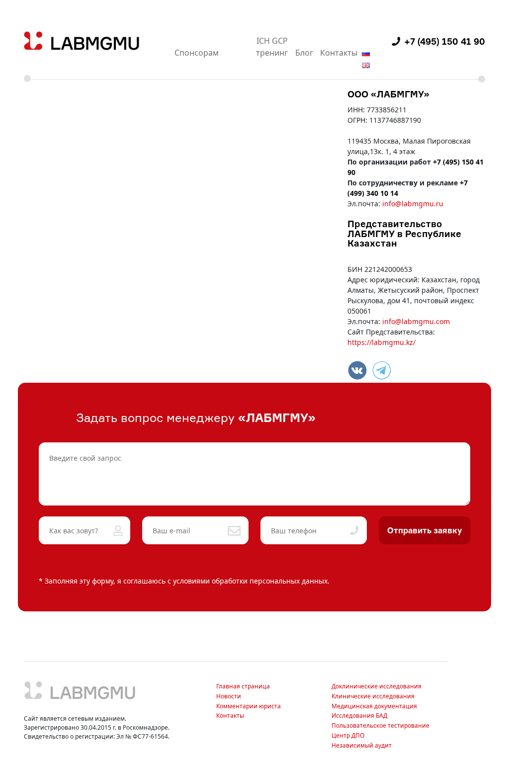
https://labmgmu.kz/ (381, 342)
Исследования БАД (359, 715)
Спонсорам (196, 52)
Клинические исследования (373, 696)
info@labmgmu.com (416, 321)
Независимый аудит (362, 745)
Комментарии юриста (248, 706)
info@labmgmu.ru (412, 203)
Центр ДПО (348, 735)
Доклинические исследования (377, 686)
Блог (304, 52)
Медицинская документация (374, 706)
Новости (228, 696)
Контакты (338, 52)
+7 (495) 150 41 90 (444, 41)
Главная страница (243, 686)
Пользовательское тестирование (380, 725)
